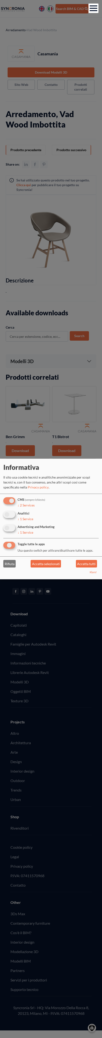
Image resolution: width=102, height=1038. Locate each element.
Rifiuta (9, 564)
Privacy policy (38, 487)
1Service (25, 519)
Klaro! (93, 572)
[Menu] (93, 8)
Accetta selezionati (46, 564)
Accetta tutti (86, 564)
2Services (26, 505)
